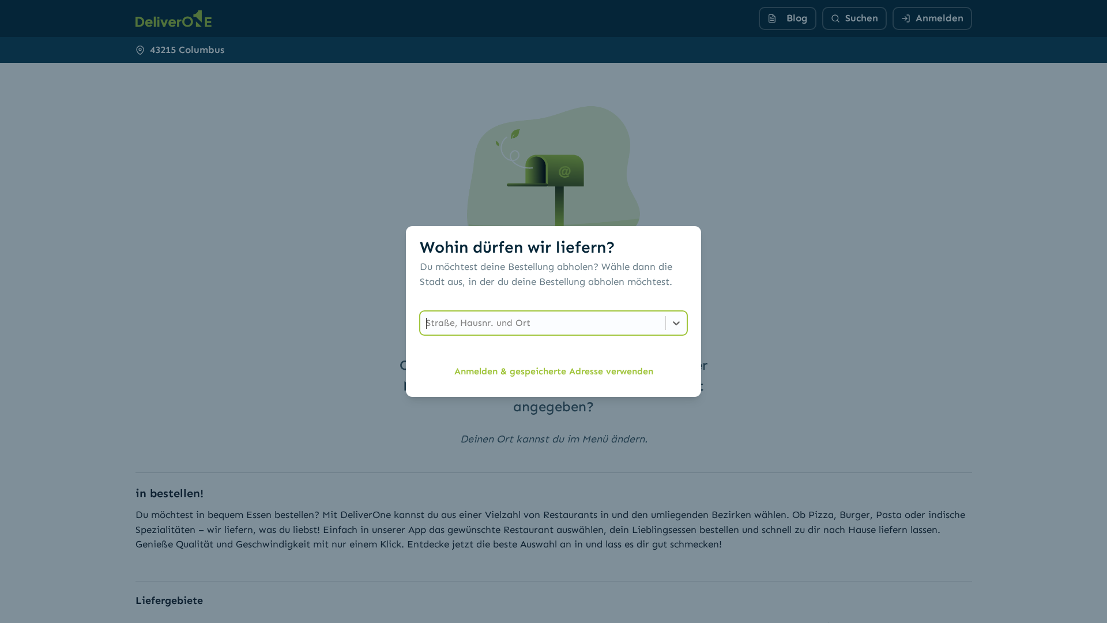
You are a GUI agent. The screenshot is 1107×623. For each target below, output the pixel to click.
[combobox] (427, 323)
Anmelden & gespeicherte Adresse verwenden (553, 371)
